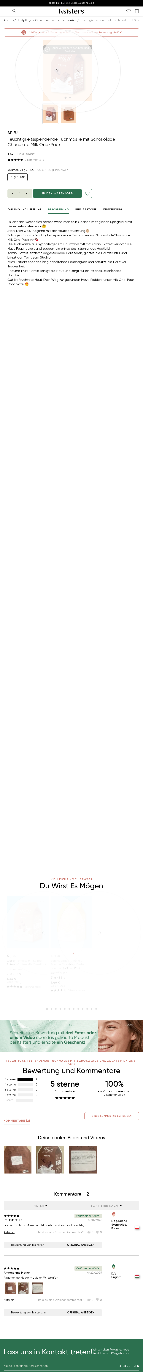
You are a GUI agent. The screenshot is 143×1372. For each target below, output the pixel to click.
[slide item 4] (60, 1009)
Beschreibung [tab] (58, 209)
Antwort (9, 1232)
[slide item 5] (64, 1009)
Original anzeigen (80, 1245)
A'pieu (12, 132)
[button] (50, 113)
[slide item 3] (56, 1009)
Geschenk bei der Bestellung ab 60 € (71, 3)
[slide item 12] (96, 1009)
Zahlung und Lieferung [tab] (24, 209)
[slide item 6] (69, 1009)
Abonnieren (129, 1366)
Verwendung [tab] (112, 209)
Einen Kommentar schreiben (112, 1116)
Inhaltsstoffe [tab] (86, 209)
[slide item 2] (51, 1009)
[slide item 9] (82, 1009)
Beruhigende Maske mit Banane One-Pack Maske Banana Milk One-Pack (67, 964)
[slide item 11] (91, 1009)
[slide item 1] (47, 1009)
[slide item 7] (73, 1009)
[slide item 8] (78, 1009)
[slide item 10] (87, 1009)
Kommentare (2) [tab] (17, 1120)
